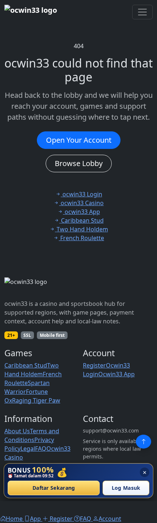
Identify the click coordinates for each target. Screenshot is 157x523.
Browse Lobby (79, 163)
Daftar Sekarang (53, 488)
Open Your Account (78, 140)
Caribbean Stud (25, 365)
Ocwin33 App (116, 374)
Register (94, 365)
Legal (27, 449)
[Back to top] (143, 442)
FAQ (40, 449)
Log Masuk (126, 488)
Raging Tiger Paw (36, 400)
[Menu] (142, 12)
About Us (17, 431)
